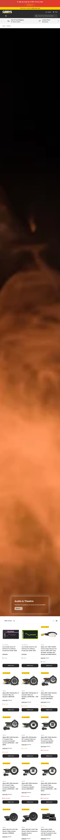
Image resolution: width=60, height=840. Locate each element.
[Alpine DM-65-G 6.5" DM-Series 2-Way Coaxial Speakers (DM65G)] (10, 817)
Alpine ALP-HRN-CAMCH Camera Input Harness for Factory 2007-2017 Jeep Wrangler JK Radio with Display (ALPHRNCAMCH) (49, 650)
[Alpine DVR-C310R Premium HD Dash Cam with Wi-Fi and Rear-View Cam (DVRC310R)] (49, 817)
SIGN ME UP (30, 5)
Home (3, 25)
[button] (55, 12)
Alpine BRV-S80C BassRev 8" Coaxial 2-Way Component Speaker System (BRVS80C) (30, 786)
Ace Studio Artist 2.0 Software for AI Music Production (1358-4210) (9, 648)
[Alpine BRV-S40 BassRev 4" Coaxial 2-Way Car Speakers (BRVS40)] (10, 680)
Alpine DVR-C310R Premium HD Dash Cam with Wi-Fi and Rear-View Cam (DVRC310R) (48, 832)
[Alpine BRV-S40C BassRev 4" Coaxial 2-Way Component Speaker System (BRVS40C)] (49, 680)
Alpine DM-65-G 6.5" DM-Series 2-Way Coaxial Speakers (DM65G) (10, 831)
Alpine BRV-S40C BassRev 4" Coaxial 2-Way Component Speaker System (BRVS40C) (49, 695)
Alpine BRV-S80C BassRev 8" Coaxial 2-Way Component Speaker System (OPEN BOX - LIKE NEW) (49, 787)
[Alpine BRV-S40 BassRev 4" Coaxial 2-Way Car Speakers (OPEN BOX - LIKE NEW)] (30, 680)
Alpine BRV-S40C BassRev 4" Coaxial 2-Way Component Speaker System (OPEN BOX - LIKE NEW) (10, 741)
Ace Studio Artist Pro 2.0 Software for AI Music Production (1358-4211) (29, 648)
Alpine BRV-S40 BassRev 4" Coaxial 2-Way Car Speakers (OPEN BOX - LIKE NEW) (30, 695)
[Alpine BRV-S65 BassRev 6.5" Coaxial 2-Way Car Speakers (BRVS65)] (30, 724)
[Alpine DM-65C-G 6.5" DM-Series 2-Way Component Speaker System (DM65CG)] (30, 817)
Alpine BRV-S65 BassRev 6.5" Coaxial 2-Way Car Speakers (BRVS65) (29, 739)
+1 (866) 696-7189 (35, 8)
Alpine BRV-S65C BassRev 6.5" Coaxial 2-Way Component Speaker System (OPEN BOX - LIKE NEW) (10, 787)
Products (9, 25)
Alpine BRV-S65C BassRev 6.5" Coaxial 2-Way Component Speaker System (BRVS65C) (49, 740)
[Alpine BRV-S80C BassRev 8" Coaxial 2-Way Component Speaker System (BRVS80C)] (30, 771)
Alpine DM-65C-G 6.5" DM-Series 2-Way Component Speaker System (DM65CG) (30, 832)
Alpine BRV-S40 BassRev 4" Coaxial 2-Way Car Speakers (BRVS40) (10, 694)
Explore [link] (18, 608)
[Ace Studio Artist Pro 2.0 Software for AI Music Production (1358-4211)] (30, 634)
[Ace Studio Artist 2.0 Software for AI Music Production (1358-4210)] (10, 634)
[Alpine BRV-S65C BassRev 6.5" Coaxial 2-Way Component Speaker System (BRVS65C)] (49, 724)
